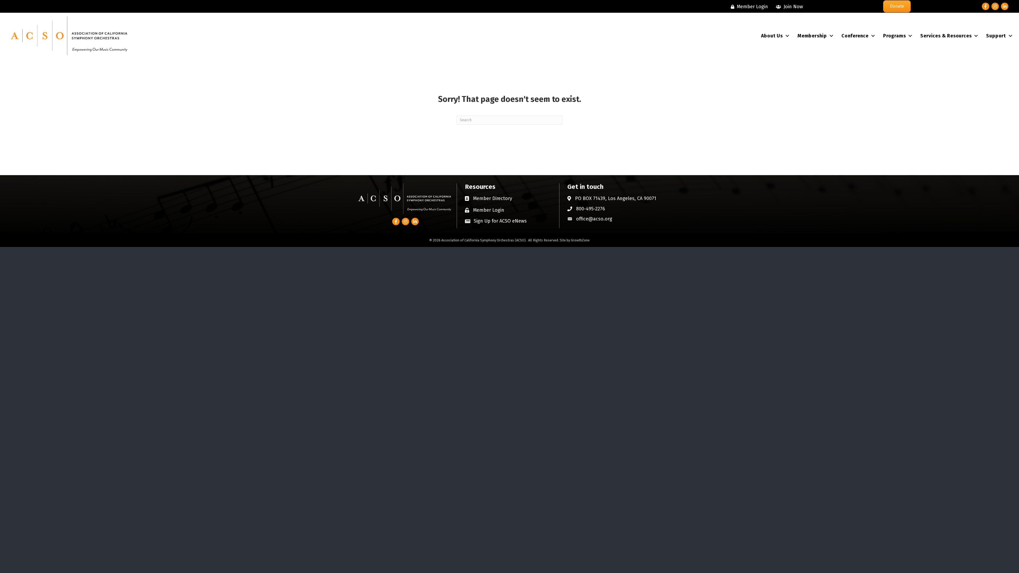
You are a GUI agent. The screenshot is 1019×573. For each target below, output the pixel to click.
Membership (812, 36)
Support (996, 36)
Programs (894, 36)
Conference (855, 36)
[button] (496, 220)
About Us (772, 36)
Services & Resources (945, 36)
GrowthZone (580, 240)
